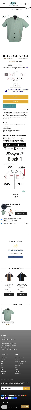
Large (23, 74)
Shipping (10, 65)
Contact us (15, 194)
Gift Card (3, 373)
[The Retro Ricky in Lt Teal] (8, 315)
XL (8, 78)
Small (11, 74)
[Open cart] (28, 3)
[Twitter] (6, 403)
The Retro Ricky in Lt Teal (12, 218)
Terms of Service (19, 363)
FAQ (16, 367)
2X (13, 78)
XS (6, 74)
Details (4, 109)
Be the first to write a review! (15, 257)
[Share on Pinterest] (17, 197)
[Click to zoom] (27, 16)
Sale (2, 367)
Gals (2, 363)
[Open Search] (21, 3)
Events (2, 369)
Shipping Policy (18, 359)
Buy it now (15, 101)
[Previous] (3, 16)
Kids (2, 365)
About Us (17, 371)
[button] (27, 8)
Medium (17, 74)
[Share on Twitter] (15, 197)
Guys (2, 361)
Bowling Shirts (4, 359)
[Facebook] (2, 403)
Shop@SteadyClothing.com (10, 345)
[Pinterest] (7, 403)
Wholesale (3, 371)
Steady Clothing (13, 407)
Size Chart (15, 80)
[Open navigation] (4, 3)
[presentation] (2, 281)
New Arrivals (4, 357)
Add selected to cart (21, 213)
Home (10, 9)
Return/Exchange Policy (20, 361)
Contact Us (17, 373)
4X (21, 78)
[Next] (7, 16)
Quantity (16, 83)
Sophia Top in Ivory (7, 223)
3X (17, 78)
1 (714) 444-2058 (12, 343)
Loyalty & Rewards (19, 357)
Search (17, 369)
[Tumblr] (9, 403)
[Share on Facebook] (13, 197)
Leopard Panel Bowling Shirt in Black (9, 286)
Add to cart (9, 294)
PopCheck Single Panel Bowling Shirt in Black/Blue (22, 286)
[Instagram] (3, 403)
